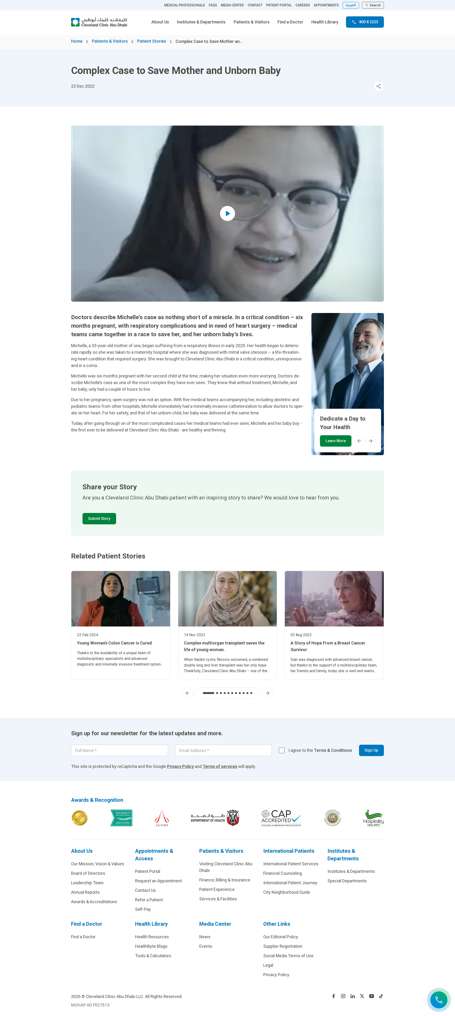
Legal (268, 965)
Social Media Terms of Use (288, 955)
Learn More (336, 441)
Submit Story (99, 518)
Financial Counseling (282, 873)
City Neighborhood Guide (286, 892)
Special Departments (347, 880)
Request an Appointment (158, 880)
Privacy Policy (180, 766)
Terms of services (220, 766)
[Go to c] (332, 818)
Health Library (324, 21)
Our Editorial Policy (280, 936)
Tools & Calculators (153, 955)
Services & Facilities (218, 898)
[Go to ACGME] (162, 818)
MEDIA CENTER (232, 5)
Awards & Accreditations (94, 901)
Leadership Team (87, 882)
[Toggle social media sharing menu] (378, 86)
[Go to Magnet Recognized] (121, 818)
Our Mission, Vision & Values (97, 863)
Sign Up (371, 750)
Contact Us (145, 890)
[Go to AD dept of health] (215, 818)
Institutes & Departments (201, 21)
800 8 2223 (368, 22)
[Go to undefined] (334, 996)
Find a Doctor (290, 21)
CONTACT (255, 5)
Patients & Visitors (251, 21)
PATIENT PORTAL (279, 5)
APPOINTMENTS (326, 5)
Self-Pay (143, 909)
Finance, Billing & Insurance (224, 879)
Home (76, 41)
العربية (351, 5)
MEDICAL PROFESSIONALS (184, 5)
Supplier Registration (282, 946)
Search (375, 5)
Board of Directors (88, 873)
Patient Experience (217, 889)
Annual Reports (85, 892)
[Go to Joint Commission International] (79, 818)
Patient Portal (147, 871)
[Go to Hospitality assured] (373, 818)
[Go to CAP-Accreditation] (281, 818)
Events (205, 946)
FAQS (213, 5)
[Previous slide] (359, 441)
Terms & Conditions (333, 750)
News (204, 936)
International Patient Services (290, 863)
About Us (160, 21)
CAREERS (303, 5)
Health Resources (152, 936)
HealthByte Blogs (151, 946)
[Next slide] (370, 441)
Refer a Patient (149, 899)
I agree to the (320, 750)
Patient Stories (151, 41)
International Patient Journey (290, 882)
